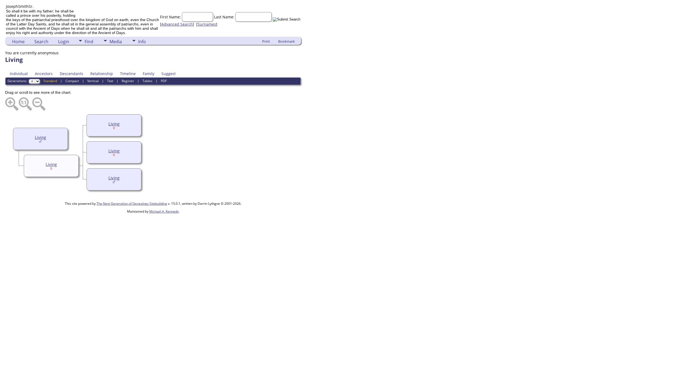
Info (142, 42)
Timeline (128, 73)
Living (113, 123)
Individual (19, 73)
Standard (50, 81)
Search (41, 42)
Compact (72, 81)
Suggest (168, 73)
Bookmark (286, 41)
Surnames (207, 24)
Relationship (101, 73)
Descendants (71, 73)
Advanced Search (177, 24)
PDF (164, 81)
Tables (147, 81)
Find (89, 42)
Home (18, 42)
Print (266, 41)
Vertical (93, 81)
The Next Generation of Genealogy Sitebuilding (132, 203)
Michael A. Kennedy (164, 211)
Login (63, 42)
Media (115, 42)
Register (128, 81)
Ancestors (44, 73)
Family (148, 73)
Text (110, 81)
